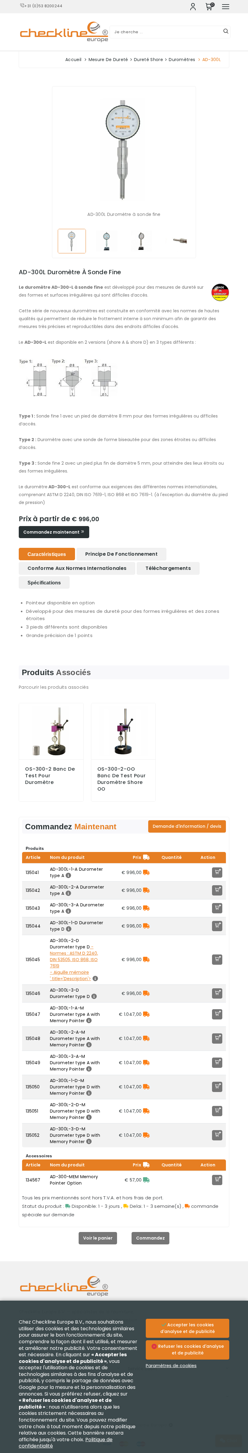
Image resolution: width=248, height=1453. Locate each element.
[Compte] (193, 6)
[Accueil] (124, 1291)
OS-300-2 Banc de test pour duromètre (50, 776)
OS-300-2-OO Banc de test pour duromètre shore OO (121, 779)
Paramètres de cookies (171, 1366)
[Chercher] (226, 32)
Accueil (73, 60)
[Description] (67, 876)
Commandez (150, 1238)
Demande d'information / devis (187, 826)
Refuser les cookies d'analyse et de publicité (190, 1349)
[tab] (47, 554)
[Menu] (225, 6)
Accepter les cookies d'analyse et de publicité (187, 1328)
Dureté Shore (148, 60)
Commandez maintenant (51, 532)
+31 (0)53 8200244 (43, 6)
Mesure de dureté (108, 60)
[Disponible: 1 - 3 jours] (146, 1180)
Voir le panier (98, 1238)
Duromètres (182, 60)
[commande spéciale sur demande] (146, 873)
